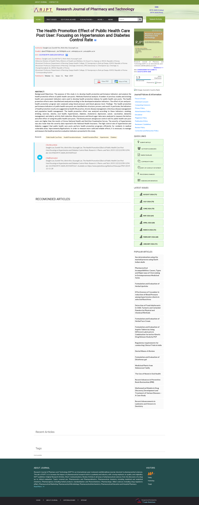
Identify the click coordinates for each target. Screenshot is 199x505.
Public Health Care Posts (54, 137)
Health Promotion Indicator (72, 137)
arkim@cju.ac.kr (77, 51)
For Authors (86, 19)
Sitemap (84, 500)
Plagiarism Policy (141, 118)
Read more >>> (158, 67)
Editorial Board (68, 19)
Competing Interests (142, 105)
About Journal (41, 2)
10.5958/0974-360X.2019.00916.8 (51, 55)
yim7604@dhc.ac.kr (63, 51)
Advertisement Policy (143, 111)
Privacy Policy (140, 108)
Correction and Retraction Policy (146, 131)
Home (38, 19)
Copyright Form (146, 161)
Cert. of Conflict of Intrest (150, 168)
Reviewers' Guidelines (143, 124)
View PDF (105, 81)
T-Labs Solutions (148, 502)
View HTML (122, 81)
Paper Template (146, 155)
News (110, 19)
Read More (38, 486)
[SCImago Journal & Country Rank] (147, 90)
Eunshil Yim (56, 48)
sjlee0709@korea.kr (48, 51)
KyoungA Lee (73, 48)
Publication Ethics (141, 121)
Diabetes (113, 137)
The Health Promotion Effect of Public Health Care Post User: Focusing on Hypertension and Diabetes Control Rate (83, 35)
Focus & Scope (140, 98)
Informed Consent (141, 102)
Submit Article (156, 19)
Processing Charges (147, 174)
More (100, 19)
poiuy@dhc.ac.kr (89, 51)
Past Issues (52, 19)
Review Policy (140, 127)
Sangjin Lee (47, 48)
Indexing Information (149, 181)
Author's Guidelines (148, 149)
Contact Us (53, 2)
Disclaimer (138, 115)
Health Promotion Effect (90, 137)
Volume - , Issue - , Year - (59, 76)
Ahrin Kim (64, 48)
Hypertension (104, 137)
